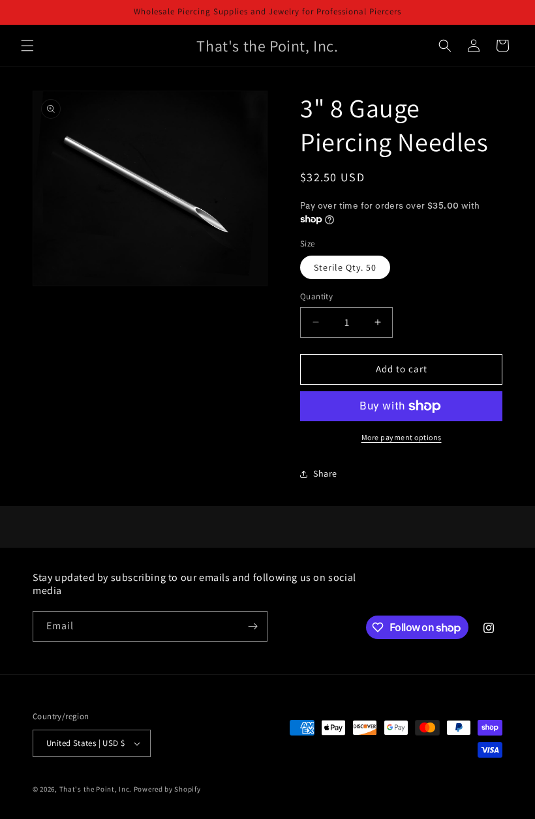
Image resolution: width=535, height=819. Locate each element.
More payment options (401, 437)
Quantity (316, 296)
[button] (27, 45)
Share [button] (325, 473)
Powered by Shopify (167, 789)
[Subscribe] (252, 626)
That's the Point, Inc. (95, 789)
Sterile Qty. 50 (345, 267)
